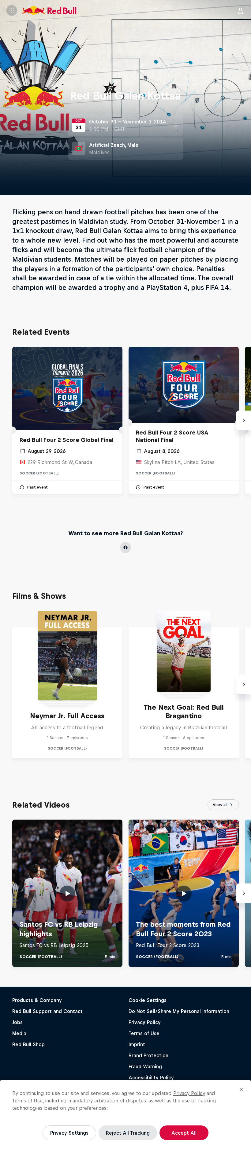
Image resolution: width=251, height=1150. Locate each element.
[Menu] (11, 10)
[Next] (243, 420)
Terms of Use (27, 1100)
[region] (125, 1115)
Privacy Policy (189, 1093)
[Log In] (240, 10)
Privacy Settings (69, 1133)
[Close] (241, 1089)
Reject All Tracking (128, 1133)
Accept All (184, 1133)
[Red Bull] (49, 10)
